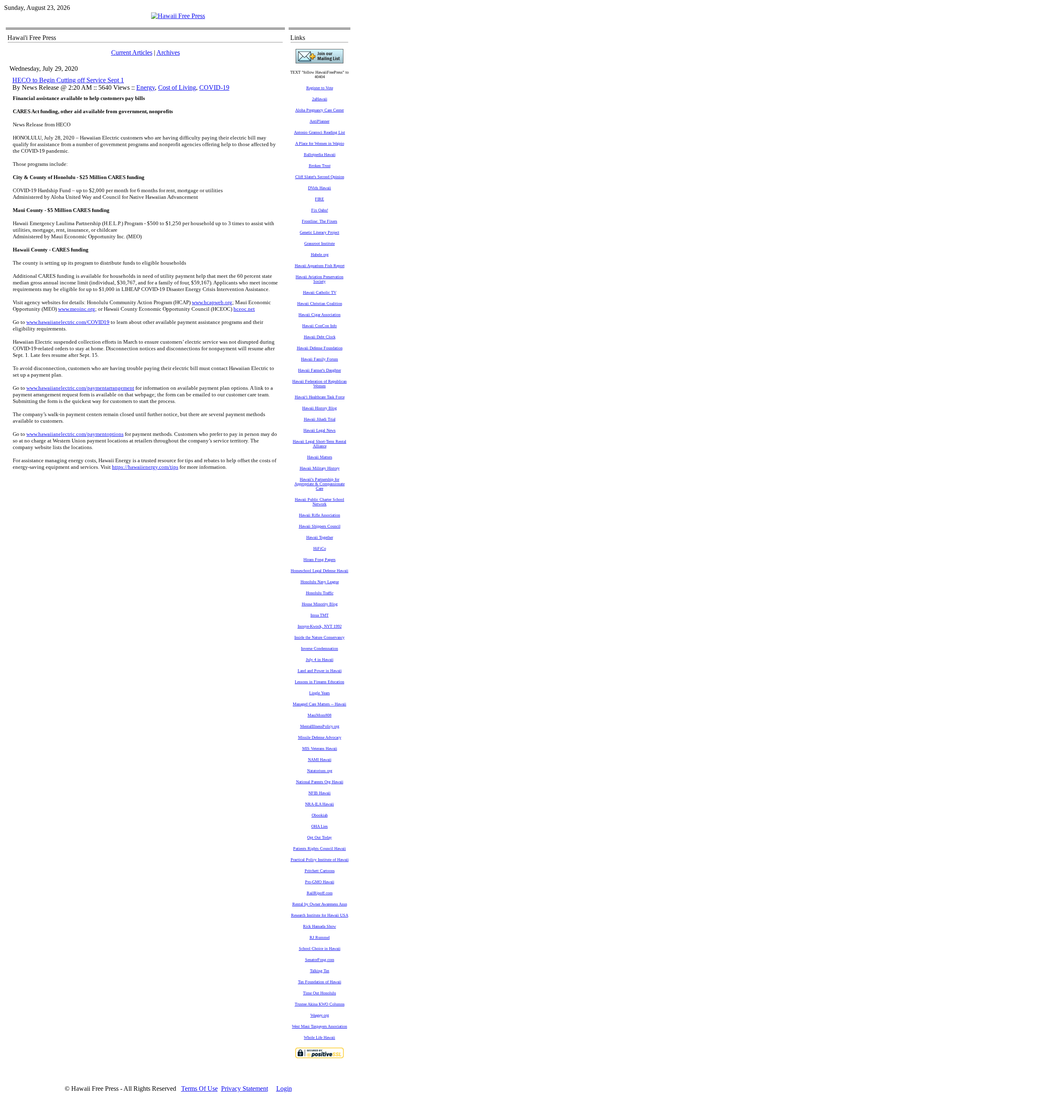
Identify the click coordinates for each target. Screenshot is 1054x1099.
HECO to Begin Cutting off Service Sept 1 (68, 80)
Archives (168, 52)
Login (284, 1088)
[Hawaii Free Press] (178, 15)
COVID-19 (214, 87)
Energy (145, 87)
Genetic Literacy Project (319, 232)
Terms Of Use (199, 1088)
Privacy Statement (244, 1088)
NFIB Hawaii (319, 793)
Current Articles (131, 52)
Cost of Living (177, 87)
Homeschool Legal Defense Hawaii (319, 570)
